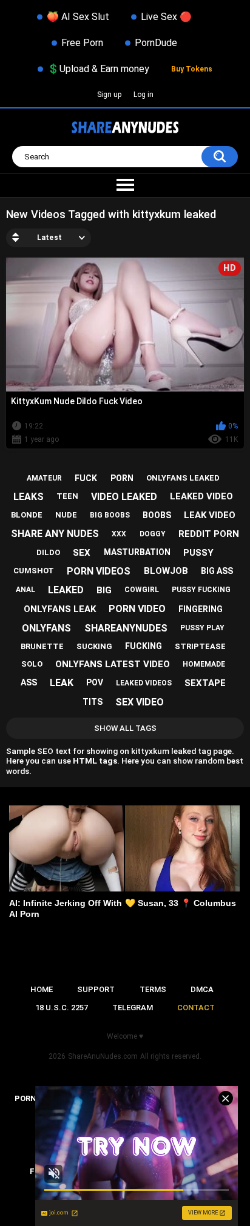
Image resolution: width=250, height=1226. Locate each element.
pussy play (202, 628)
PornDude (156, 42)
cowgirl (141, 589)
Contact (196, 1007)
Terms (153, 989)
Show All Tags (125, 728)
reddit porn (208, 533)
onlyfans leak (60, 609)
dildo (48, 552)
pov (94, 682)
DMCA (202, 989)
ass (29, 682)
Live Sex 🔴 (166, 16)
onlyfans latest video (112, 664)
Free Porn (82, 42)
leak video (209, 515)
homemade (204, 664)
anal (25, 589)
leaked (66, 590)
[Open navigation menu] (125, 185)
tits (93, 702)
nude (66, 514)
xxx (119, 534)
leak (61, 682)
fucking (143, 646)
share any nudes (55, 533)
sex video (139, 702)
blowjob (166, 570)
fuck (86, 478)
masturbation (137, 552)
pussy (198, 552)
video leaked (124, 496)
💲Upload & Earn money (98, 69)
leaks (28, 496)
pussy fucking (201, 589)
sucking (94, 646)
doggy (153, 534)
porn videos (98, 571)
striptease (200, 646)
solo (31, 663)
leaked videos (144, 683)
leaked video (201, 496)
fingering (200, 609)
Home (41, 989)
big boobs (110, 515)
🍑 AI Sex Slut (78, 16)
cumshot (33, 570)
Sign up (109, 94)
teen (67, 496)
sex (81, 552)
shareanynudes (125, 628)
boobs (157, 515)
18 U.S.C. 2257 (61, 1007)
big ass (217, 571)
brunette (42, 646)
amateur (44, 478)
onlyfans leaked (183, 477)
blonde (26, 514)
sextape (205, 683)
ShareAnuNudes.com (103, 1056)
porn (121, 478)
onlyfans (46, 628)
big (104, 590)
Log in (143, 94)
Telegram (132, 1007)
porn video (137, 609)
